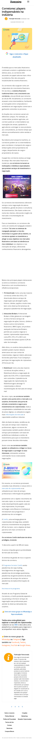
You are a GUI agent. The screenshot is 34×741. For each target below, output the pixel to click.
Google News (25, 645)
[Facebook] (11, 706)
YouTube (14, 645)
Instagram (6, 645)
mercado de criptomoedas (11, 488)
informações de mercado (15, 415)
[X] (22, 706)
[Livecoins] (16, 1)
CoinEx (5, 519)
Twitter (23, 642)
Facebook (15, 642)
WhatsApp (6, 639)
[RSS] (19, 706)
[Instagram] (15, 706)
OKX (15, 625)
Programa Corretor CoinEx (12, 565)
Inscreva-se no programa (11, 589)
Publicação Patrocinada (14, 18)
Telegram (16, 639)
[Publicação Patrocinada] (6, 18)
